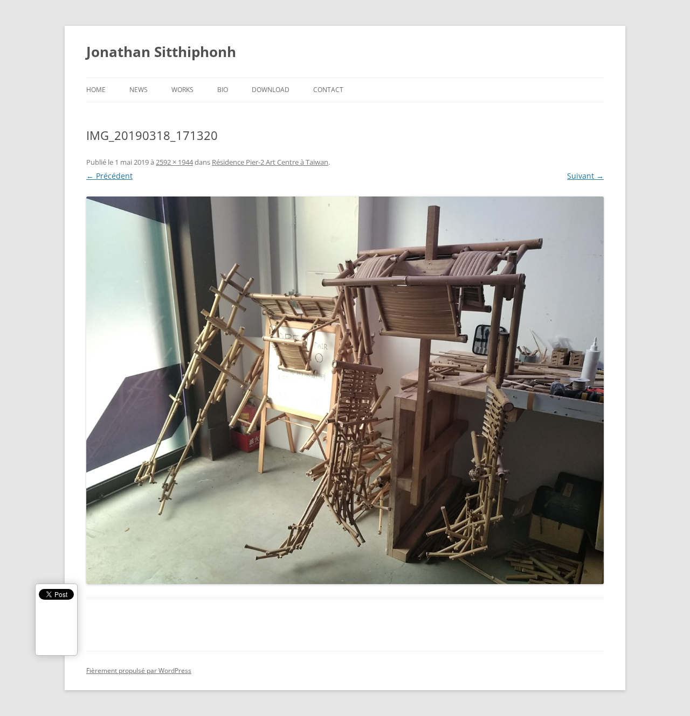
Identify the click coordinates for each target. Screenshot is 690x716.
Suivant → (585, 176)
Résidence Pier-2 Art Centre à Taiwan (270, 162)
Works (182, 89)
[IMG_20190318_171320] (345, 390)
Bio (222, 89)
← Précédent (109, 176)
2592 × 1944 (174, 162)
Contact (328, 89)
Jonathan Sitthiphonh (161, 51)
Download (270, 89)
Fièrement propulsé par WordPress (138, 670)
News (138, 89)
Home (96, 89)
